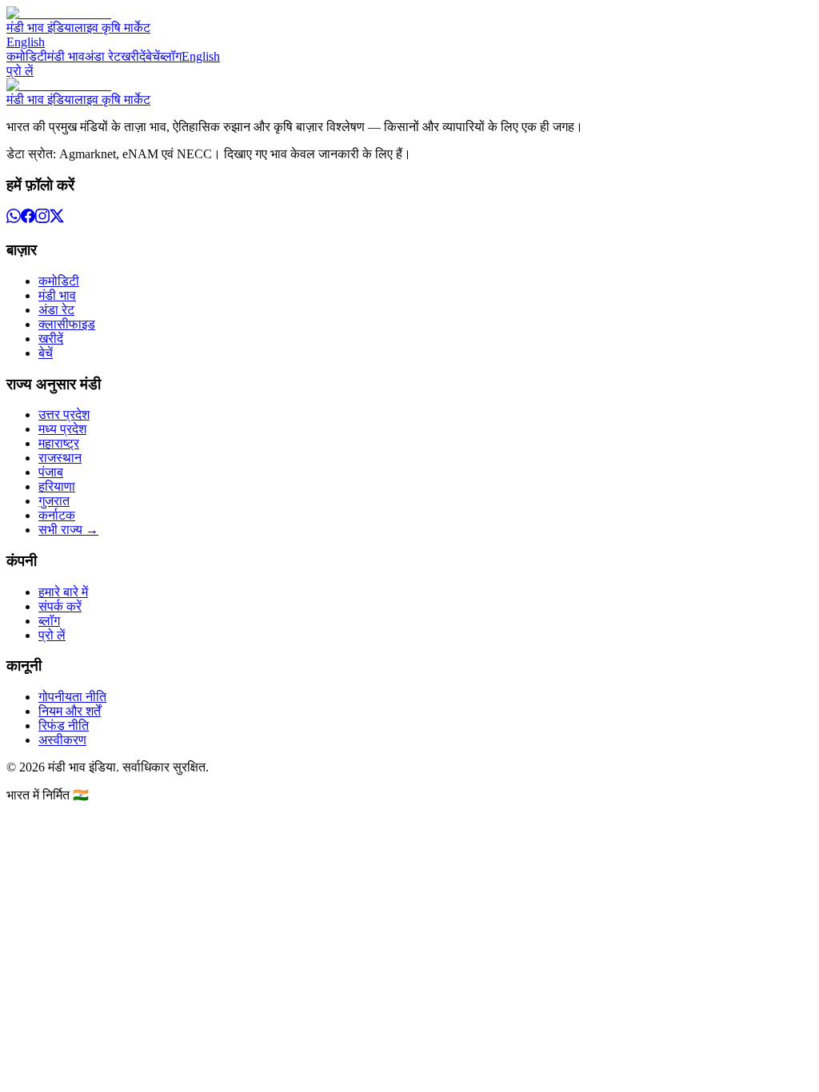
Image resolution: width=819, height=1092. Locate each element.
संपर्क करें (60, 606)
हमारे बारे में (63, 592)
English (25, 42)
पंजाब (50, 472)
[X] (57, 218)
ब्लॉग (171, 56)
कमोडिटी (26, 56)
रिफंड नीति (63, 725)
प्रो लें (20, 71)
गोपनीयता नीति (72, 696)
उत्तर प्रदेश (64, 414)
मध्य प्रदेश (62, 429)
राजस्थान (60, 457)
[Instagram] (42, 218)
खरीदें (133, 56)
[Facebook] (28, 218)
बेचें (153, 56)
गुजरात (54, 501)
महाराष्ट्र (58, 443)
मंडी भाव (66, 56)
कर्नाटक (56, 515)
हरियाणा (56, 486)
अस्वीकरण (62, 740)
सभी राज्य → (68, 529)
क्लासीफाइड (66, 324)
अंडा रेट (103, 56)
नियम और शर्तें (69, 711)
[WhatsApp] (13, 218)
